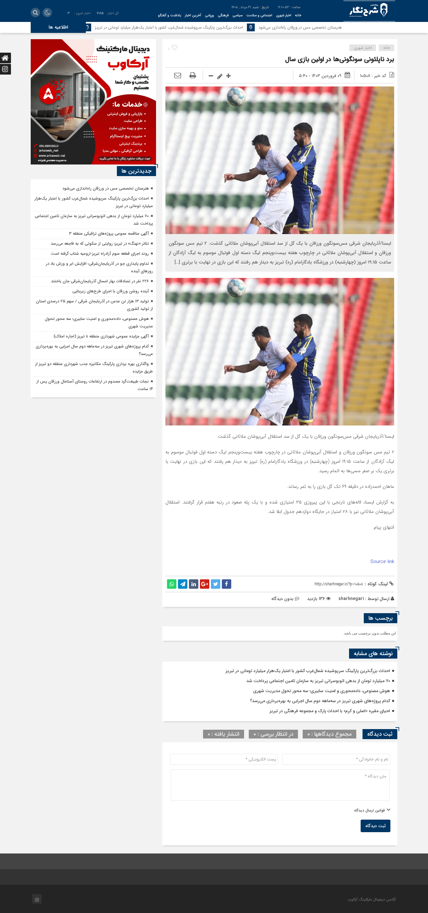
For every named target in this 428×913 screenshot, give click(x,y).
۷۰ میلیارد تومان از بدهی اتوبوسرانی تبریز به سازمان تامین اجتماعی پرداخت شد (318, 680)
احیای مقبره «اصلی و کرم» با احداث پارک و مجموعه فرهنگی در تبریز (329, 710)
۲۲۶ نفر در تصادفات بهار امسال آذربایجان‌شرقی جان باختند (100, 281)
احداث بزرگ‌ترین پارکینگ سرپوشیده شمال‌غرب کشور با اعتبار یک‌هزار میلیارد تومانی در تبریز (213, 27)
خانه (298, 15)
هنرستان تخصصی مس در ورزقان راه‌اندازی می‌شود (344, 27)
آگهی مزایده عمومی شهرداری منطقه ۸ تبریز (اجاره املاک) (101, 336)
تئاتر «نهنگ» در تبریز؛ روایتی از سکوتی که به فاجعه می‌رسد (100, 243)
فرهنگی (223, 15)
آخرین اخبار (193, 15)
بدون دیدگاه (282, 598)
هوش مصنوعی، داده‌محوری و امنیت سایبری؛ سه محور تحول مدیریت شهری (321, 690)
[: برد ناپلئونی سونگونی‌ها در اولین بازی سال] (177, 75)
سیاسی (237, 15)
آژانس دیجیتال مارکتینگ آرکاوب (372, 899)
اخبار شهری (283, 15)
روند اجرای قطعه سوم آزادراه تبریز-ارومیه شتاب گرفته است (100, 253)
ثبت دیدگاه (375, 825)
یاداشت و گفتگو (169, 15)
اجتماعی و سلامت (259, 15)
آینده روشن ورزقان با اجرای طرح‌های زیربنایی (110, 291)
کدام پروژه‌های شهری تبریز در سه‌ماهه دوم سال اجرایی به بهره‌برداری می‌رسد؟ (320, 700)
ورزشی (209, 15)
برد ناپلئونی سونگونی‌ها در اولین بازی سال (339, 59)
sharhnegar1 (351, 598)
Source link (382, 562)
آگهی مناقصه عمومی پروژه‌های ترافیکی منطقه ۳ (109, 233)
